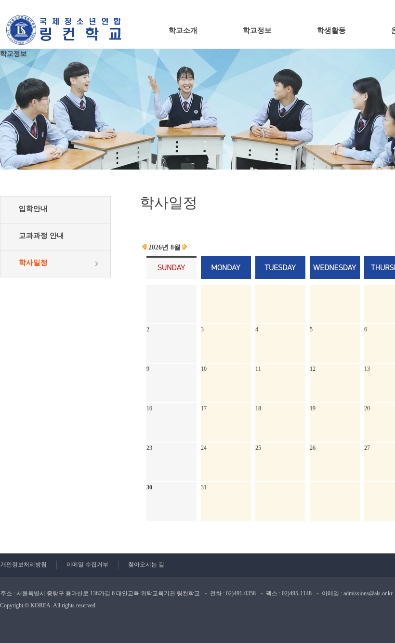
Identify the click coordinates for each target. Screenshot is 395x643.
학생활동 (331, 30)
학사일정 (33, 262)
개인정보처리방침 (23, 564)
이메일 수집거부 (87, 564)
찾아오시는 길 (146, 564)
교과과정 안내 (41, 235)
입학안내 (33, 208)
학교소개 (183, 30)
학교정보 (257, 30)
